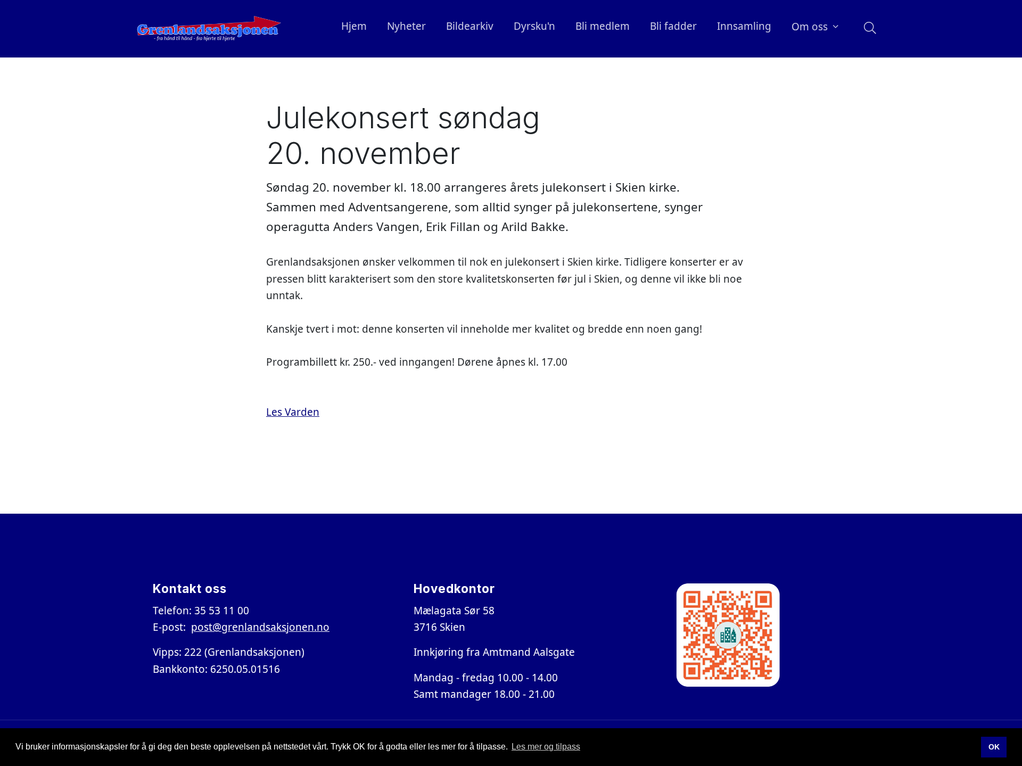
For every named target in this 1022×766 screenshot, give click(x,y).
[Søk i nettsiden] (867, 28)
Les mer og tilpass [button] (546, 746)
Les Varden (292, 412)
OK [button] (994, 747)
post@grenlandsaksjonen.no (260, 627)
